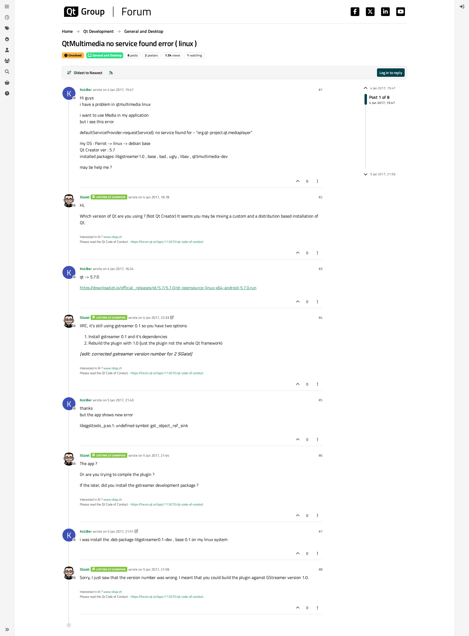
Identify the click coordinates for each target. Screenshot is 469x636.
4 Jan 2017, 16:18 (156, 197)
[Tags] (7, 28)
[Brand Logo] (107, 12)
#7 (320, 531)
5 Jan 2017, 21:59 (156, 569)
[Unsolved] (7, 93)
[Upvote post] (298, 181)
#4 (320, 317)
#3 (320, 268)
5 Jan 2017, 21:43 (120, 400)
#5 (320, 400)
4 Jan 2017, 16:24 (120, 268)
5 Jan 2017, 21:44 (156, 455)
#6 (320, 455)
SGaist (85, 197)
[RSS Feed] (111, 72)
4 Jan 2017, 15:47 (120, 89)
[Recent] (7, 17)
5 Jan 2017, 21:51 (120, 531)
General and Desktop (107, 55)
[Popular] (7, 39)
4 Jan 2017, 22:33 (156, 317)
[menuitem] (462, 6)
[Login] (462, 6)
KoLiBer (86, 89)
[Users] (7, 50)
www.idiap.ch (112, 236)
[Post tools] (318, 181)
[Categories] (7, 6)
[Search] (7, 71)
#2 (320, 197)
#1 (320, 89)
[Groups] (7, 60)
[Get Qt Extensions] (7, 82)
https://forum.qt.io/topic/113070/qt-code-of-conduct (167, 241)
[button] (7, 629)
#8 (320, 569)
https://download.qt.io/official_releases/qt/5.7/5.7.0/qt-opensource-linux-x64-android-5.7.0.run (168, 287)
